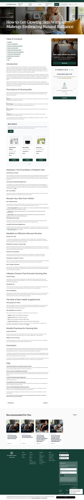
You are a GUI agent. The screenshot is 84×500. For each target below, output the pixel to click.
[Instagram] (10, 457)
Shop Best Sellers (20, 4)
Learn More (64, 98)
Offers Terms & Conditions (68, 494)
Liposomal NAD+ (12, 147)
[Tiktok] (12, 457)
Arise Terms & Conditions (61, 494)
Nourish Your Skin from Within (12, 48)
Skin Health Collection (12, 229)
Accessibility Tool (74, 487)
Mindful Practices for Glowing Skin (13, 56)
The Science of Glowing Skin (12, 44)
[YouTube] (13, 457)
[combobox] (62, 472)
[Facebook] (9, 457)
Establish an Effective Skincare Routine (14, 50)
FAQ (8, 60)
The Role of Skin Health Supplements (14, 54)
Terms (74, 480)
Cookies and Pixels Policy (36, 498)
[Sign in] (74, 4)
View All (10, 131)
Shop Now (14, 159)
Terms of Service (60, 491)
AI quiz (15, 188)
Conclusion (9, 58)
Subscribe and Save (49, 4)
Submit (62, 475)
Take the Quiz (64, 4)
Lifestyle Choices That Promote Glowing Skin (15, 52)
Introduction (9, 42)
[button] (75, 88)
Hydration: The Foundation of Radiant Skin (14, 46)
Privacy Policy (44, 498)
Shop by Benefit (30, 4)
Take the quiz (64, 63)
